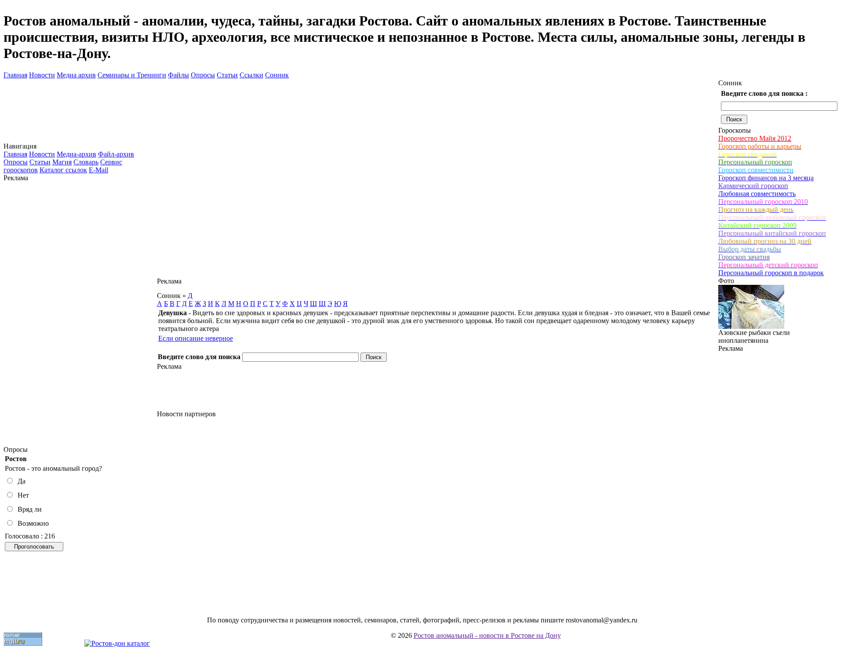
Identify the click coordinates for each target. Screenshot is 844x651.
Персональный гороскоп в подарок (771, 272)
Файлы (178, 75)
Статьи (227, 75)
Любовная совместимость (757, 193)
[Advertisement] (80, 314)
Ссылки (251, 75)
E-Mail (98, 170)
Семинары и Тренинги (132, 75)
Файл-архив (116, 154)
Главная (15, 75)
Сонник (277, 75)
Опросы (203, 75)
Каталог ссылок (63, 170)
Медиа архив (76, 75)
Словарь (85, 162)
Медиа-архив (76, 154)
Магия (62, 162)
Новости (42, 75)
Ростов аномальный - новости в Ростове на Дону (487, 635)
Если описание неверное (195, 338)
